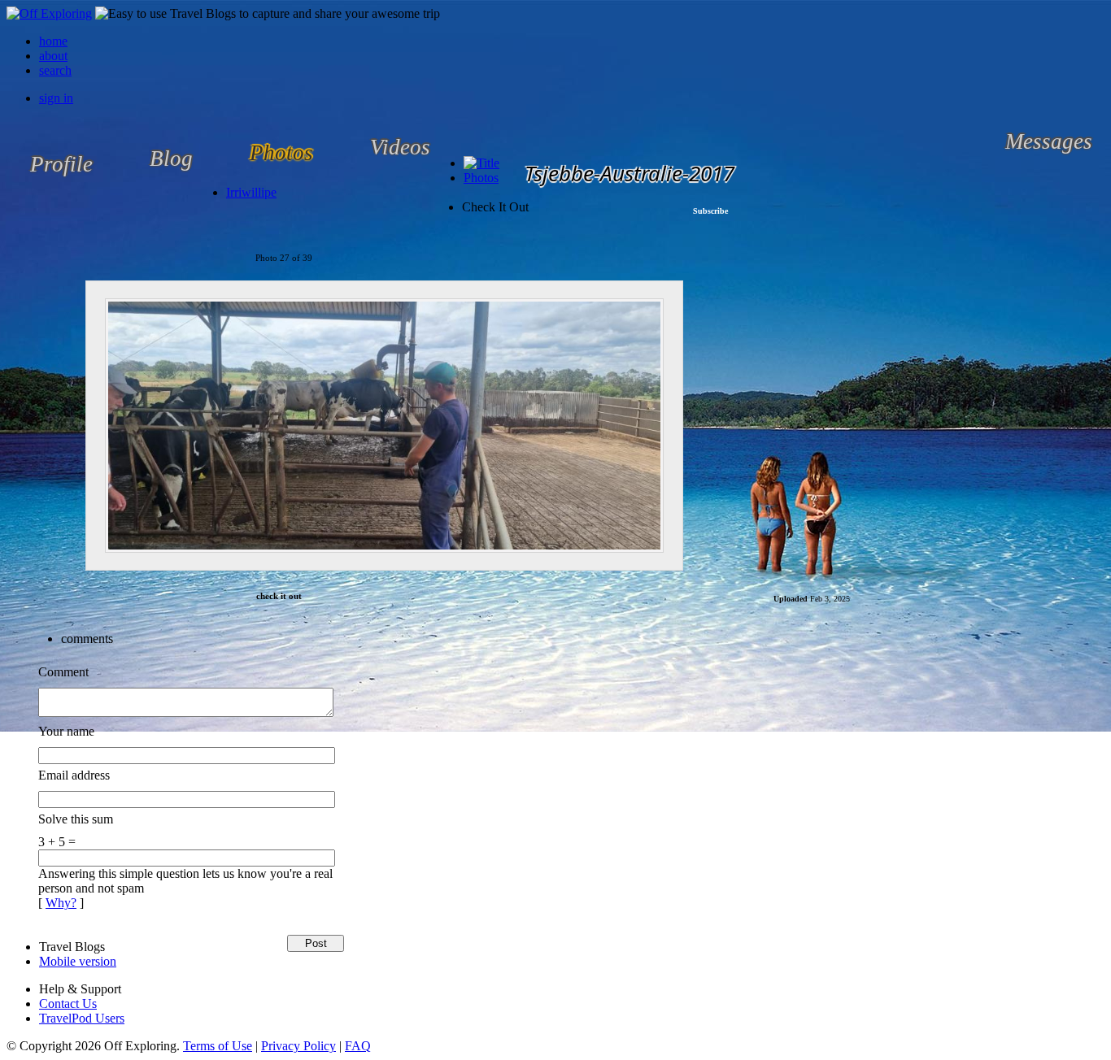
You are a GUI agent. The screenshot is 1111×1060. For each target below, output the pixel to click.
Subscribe (710, 210)
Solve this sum (75, 819)
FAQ (358, 1046)
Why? (61, 903)
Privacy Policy (298, 1046)
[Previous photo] (55, 426)
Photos (481, 178)
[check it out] (384, 425)
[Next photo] (713, 426)
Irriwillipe (251, 192)
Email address (74, 775)
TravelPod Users (81, 1018)
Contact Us (68, 1003)
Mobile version (77, 961)
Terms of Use (217, 1046)
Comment (63, 672)
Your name (66, 731)
